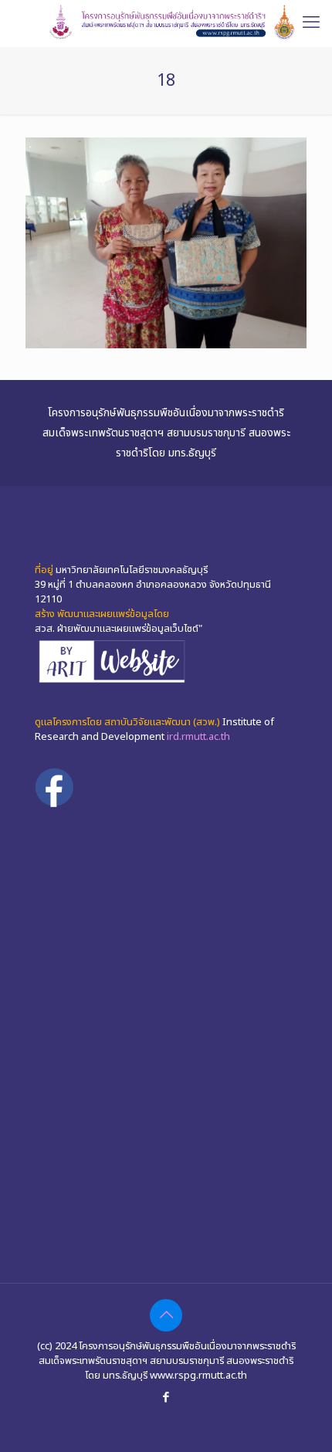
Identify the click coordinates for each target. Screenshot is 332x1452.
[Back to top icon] (166, 1315)
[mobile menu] (311, 23)
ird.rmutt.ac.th (198, 737)
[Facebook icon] (166, 1397)
